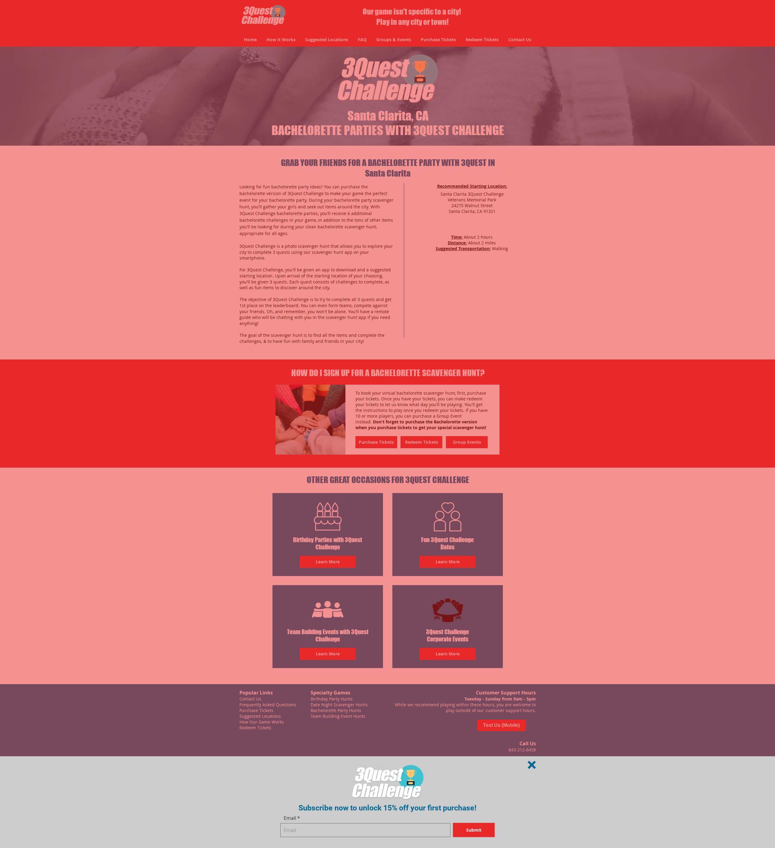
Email (290, 818)
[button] (532, 764)
